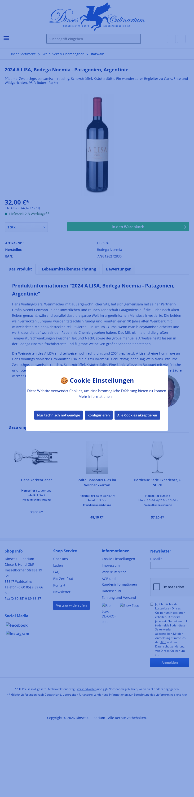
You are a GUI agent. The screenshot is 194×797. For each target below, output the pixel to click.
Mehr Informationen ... (97, 396)
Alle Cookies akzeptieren (137, 415)
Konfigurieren (99, 415)
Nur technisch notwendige (58, 415)
